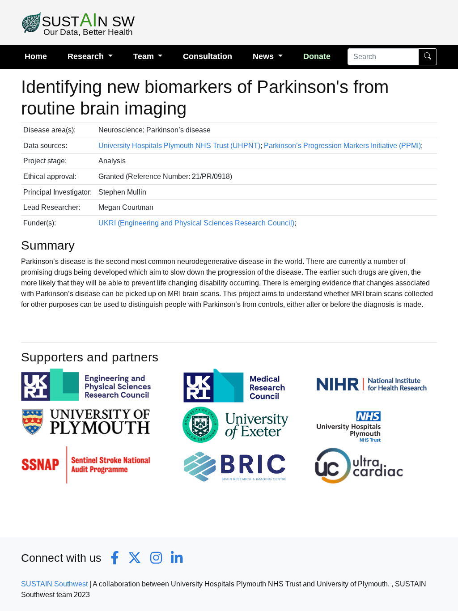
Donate (317, 56)
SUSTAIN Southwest (54, 584)
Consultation (207, 56)
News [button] (264, 56)
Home (36, 56)
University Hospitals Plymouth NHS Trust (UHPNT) (179, 145)
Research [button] (87, 56)
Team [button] (144, 56)
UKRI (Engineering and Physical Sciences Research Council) (196, 223)
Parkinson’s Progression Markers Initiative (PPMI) (342, 145)
